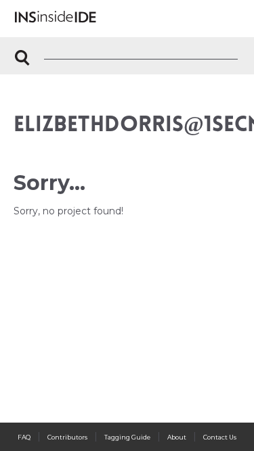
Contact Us (219, 437)
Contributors (67, 437)
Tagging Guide (127, 437)
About (176, 437)
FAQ (24, 437)
